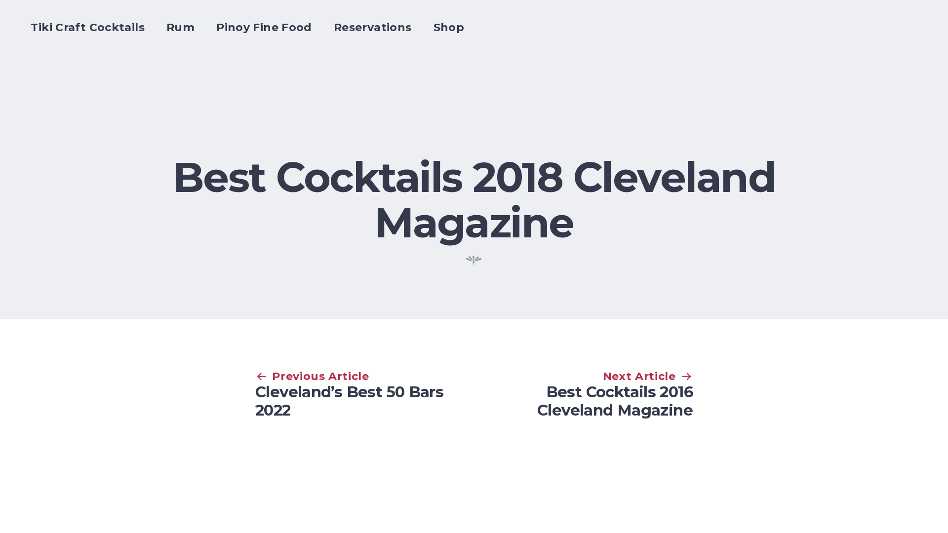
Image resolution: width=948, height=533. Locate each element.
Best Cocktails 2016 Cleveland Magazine (615, 400)
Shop (449, 27)
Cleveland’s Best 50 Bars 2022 (349, 400)
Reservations (373, 27)
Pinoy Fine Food (264, 27)
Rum (180, 27)
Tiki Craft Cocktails (88, 27)
